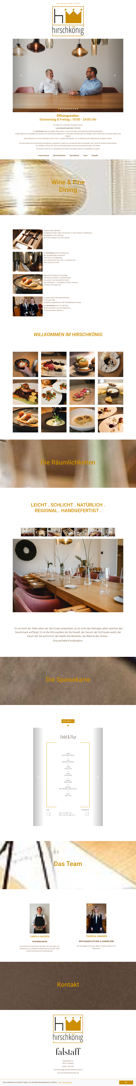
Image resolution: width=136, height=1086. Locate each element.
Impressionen (43, 155)
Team (85, 155)
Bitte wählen (67, 721)
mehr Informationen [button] (65, 1082)
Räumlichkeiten (59, 155)
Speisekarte (74, 155)
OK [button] (126, 1082)
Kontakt (95, 155)
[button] (21, 75)
